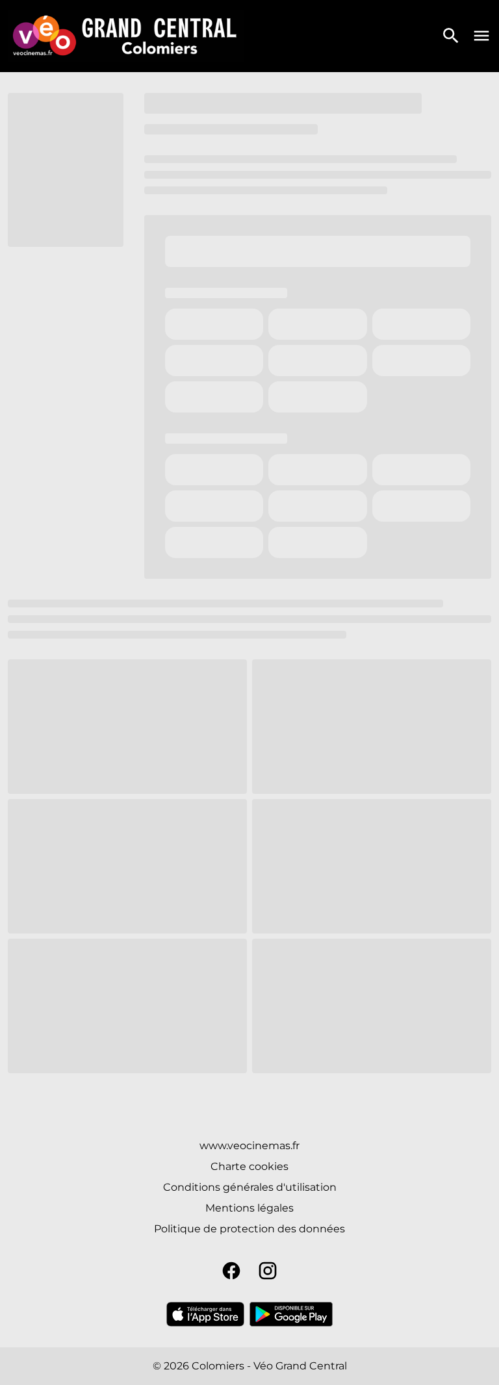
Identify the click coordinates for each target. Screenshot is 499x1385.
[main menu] (481, 35)
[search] (451, 35)
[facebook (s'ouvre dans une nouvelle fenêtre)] (231, 1270)
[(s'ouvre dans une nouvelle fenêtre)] (205, 1314)
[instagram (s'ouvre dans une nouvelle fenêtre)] (267, 1270)
